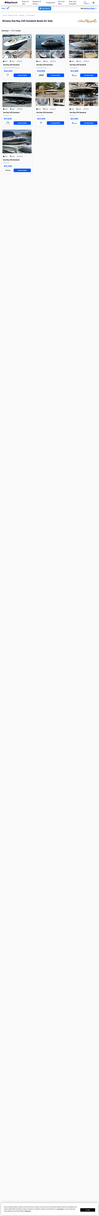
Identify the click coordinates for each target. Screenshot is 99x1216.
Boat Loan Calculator (72, 2)
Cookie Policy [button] (60, 1209)
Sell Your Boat (61, 2)
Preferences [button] (28, 1211)
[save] (29, 37)
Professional (50, 3)
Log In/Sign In (87, 2)
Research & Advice (37, 2)
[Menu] (93, 2)
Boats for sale (25, 2)
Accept (88, 1210)
